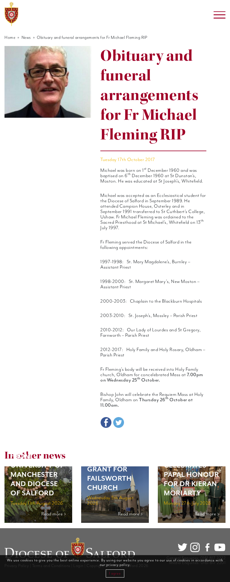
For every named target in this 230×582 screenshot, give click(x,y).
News (26, 37)
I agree (115, 573)
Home (9, 37)
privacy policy (117, 565)
